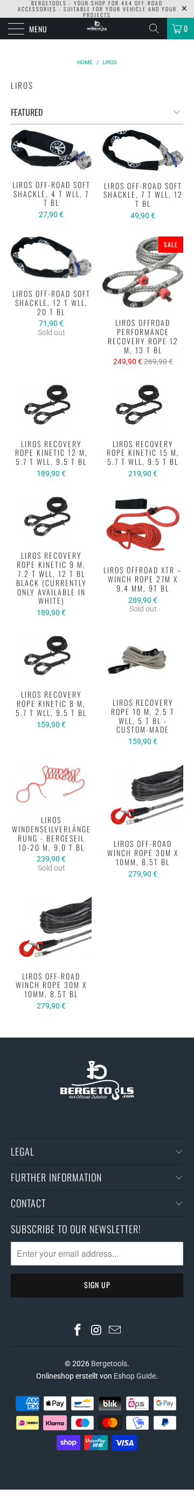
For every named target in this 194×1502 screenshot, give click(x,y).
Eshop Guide (135, 1376)
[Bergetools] (97, 28)
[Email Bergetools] (115, 1331)
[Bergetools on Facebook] (78, 1331)
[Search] (154, 28)
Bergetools (109, 1363)
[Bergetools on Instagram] (96, 1331)
